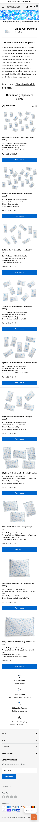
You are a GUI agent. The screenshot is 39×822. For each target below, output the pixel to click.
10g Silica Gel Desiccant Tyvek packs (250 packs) (17, 418)
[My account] (31, 7)
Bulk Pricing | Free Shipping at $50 (19, 1)
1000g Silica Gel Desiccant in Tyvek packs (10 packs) (18, 643)
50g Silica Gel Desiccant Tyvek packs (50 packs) (19, 473)
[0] (35, 7)
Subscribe (9, 776)
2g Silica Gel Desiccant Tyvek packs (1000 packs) (17, 251)
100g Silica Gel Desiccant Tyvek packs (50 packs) (17, 528)
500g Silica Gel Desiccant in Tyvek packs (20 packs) (18, 584)
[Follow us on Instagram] (11, 797)
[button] (34, 817)
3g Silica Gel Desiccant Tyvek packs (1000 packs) (17, 307)
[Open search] (27, 7)
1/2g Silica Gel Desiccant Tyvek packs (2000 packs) (17, 138)
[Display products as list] (32, 106)
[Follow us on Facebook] (3, 797)
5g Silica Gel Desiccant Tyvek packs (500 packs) (19, 363)
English (5, 786)
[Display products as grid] (36, 106)
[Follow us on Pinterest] (15, 797)
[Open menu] (3, 7)
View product (19, 160)
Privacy (29, 817)
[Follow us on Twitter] (7, 797)
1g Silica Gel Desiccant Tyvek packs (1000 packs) (17, 195)
